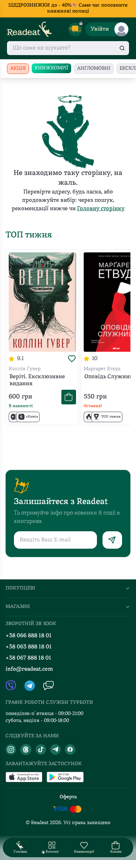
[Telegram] (55, 749)
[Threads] (25, 749)
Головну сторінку (100, 209)
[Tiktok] (41, 749)
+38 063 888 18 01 (29, 647)
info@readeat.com (29, 669)
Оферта (68, 797)
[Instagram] (11, 749)
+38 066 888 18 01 (29, 636)
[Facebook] (70, 749)
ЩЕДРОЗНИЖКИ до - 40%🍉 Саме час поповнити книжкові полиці (68, 8)
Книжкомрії (51, 68)
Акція (18, 68)
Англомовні (94, 68)
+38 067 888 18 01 (28, 658)
